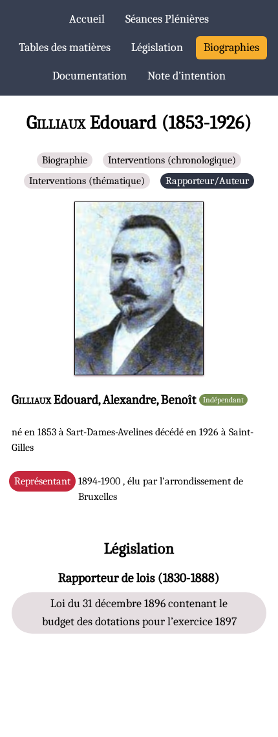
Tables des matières (65, 47)
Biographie (64, 160)
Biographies (231, 47)
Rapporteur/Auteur (207, 181)
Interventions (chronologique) (172, 160)
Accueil (87, 19)
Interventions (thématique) (87, 181)
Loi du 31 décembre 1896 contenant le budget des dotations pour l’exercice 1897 (139, 612)
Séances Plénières (167, 19)
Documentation (89, 76)
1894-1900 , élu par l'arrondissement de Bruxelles (128, 489)
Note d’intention (186, 76)
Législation (157, 47)
